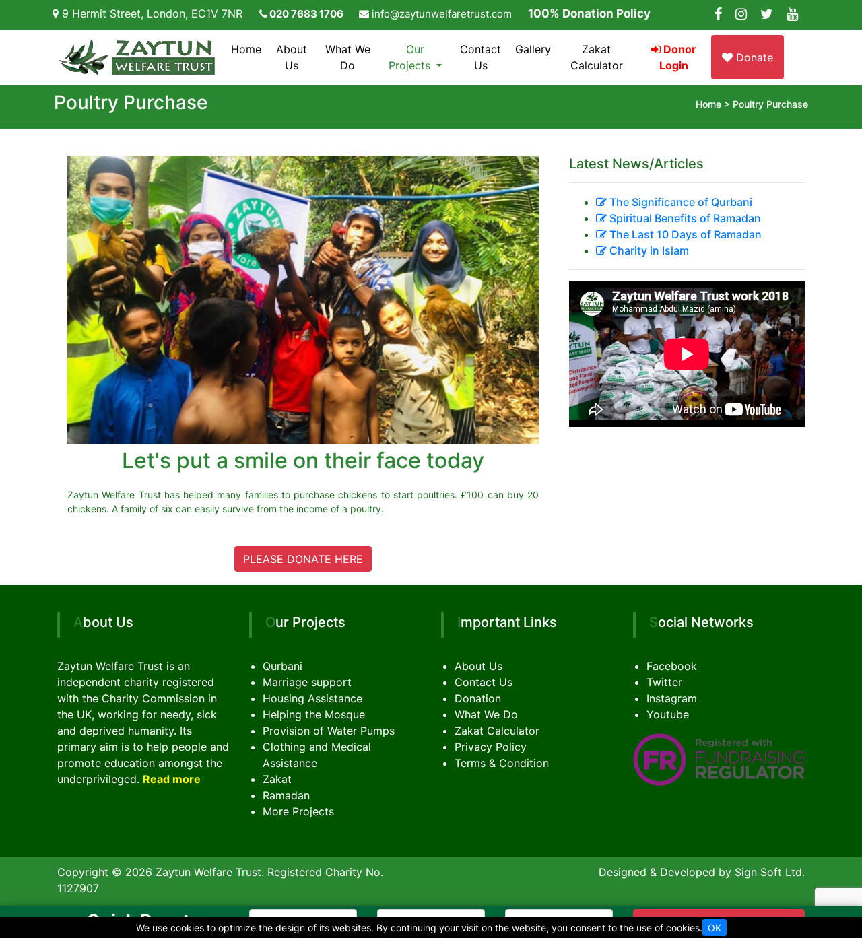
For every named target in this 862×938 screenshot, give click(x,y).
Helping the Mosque (314, 714)
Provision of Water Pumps (329, 730)
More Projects (298, 811)
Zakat (277, 779)
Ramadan (286, 795)
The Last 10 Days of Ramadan (684, 234)
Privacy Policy (491, 746)
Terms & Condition (502, 763)
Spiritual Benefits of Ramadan (684, 218)
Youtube (667, 714)
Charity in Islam (648, 250)
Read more (172, 779)
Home (246, 49)
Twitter (664, 682)
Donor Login (677, 57)
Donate (753, 57)
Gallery (533, 49)
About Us (291, 57)
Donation (478, 698)
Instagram (671, 698)
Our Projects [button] (411, 57)
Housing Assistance (312, 698)
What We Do (347, 57)
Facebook (671, 666)
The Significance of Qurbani (679, 202)
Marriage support (307, 682)
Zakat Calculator (596, 57)
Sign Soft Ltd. (770, 872)
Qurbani (282, 666)
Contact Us (480, 57)
